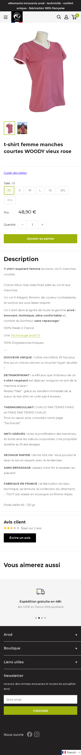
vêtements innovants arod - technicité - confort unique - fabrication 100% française (40, 6)
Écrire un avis (19, 538)
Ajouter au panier (40, 238)
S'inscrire (40, 711)
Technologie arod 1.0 (25, 335)
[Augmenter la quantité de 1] (42, 225)
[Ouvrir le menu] (6, 17)
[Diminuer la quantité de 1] (22, 225)
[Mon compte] (66, 17)
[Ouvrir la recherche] (59, 17)
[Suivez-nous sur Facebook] (29, 734)
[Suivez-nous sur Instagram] (36, 734)
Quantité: (10, 224)
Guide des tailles (15, 173)
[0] (74, 17)
